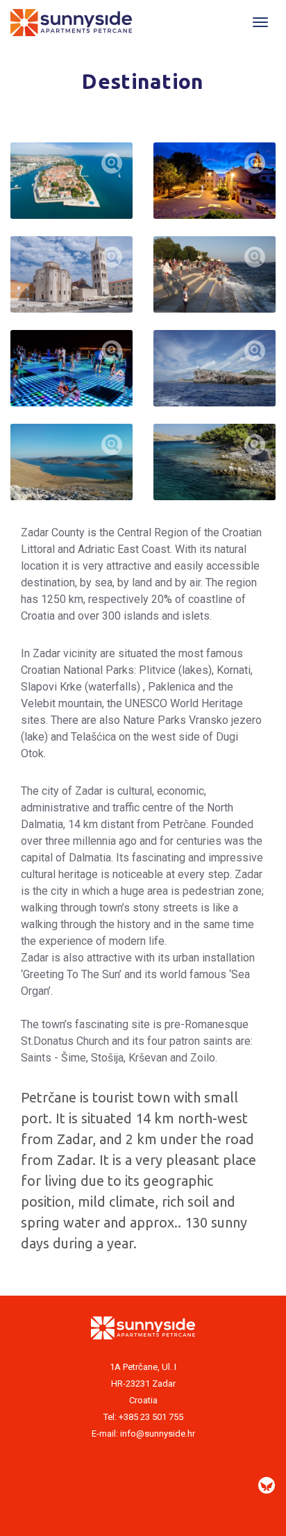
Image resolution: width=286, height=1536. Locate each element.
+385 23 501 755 (151, 1417)
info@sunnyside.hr (157, 1433)
